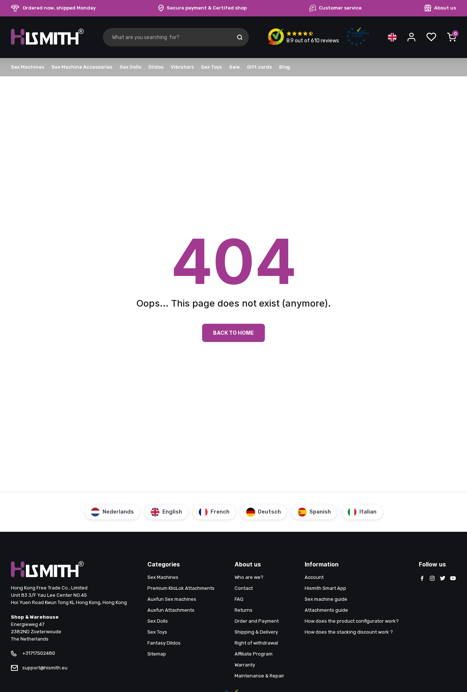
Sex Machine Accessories (81, 67)
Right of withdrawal (256, 643)
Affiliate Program (254, 654)
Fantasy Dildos (164, 643)
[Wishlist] (431, 37)
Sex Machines (27, 67)
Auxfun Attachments (170, 610)
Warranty (245, 665)
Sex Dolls (130, 67)
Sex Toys (211, 67)
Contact (244, 588)
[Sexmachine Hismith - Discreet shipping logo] (47, 43)
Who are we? (249, 577)
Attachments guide (326, 610)
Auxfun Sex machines (171, 599)
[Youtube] (452, 579)
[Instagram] (432, 579)
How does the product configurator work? (352, 621)
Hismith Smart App (325, 588)
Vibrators (182, 67)
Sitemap (156, 654)
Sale (234, 67)
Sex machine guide (326, 599)
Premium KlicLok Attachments (181, 588)
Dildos (155, 67)
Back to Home (233, 333)
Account (314, 577)
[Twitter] (442, 579)
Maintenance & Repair (259, 675)
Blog (284, 67)
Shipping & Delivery (256, 632)
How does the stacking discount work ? (349, 632)
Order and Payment (257, 621)
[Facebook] (422, 579)
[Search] (240, 37)
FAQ (239, 599)
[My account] (412, 37)
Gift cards (259, 67)
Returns (243, 610)
